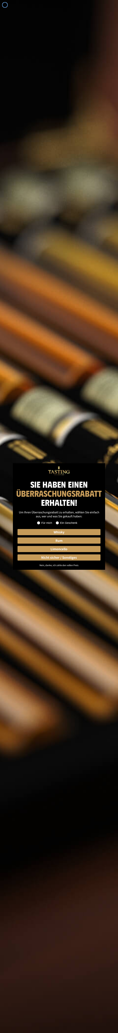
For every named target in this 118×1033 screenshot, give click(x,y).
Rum (59, 540)
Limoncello (59, 549)
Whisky (59, 532)
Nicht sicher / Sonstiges (59, 557)
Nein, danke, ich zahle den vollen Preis (59, 565)
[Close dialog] (4, 4)
